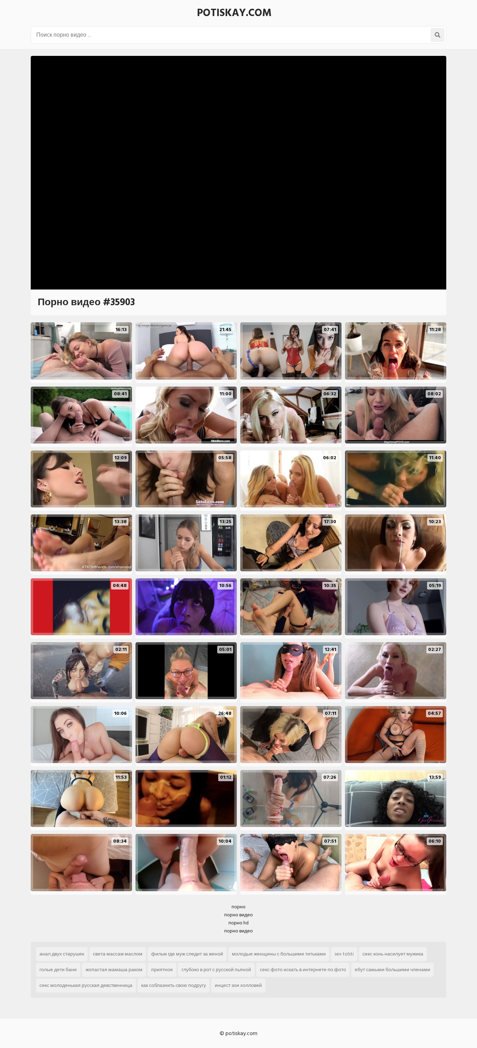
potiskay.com (234, 13)
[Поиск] (438, 35)
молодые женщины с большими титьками (279, 954)
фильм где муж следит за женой (187, 954)
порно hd (238, 923)
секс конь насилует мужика (392, 954)
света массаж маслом (117, 954)
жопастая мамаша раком (114, 970)
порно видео (238, 915)
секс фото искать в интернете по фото (303, 970)
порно (238, 907)
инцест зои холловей (238, 985)
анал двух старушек (61, 954)
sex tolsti (344, 954)
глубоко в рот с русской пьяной (216, 970)
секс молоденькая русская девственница (85, 985)
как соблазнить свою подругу (173, 985)
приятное (162, 970)
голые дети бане (58, 970)
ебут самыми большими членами (392, 970)
